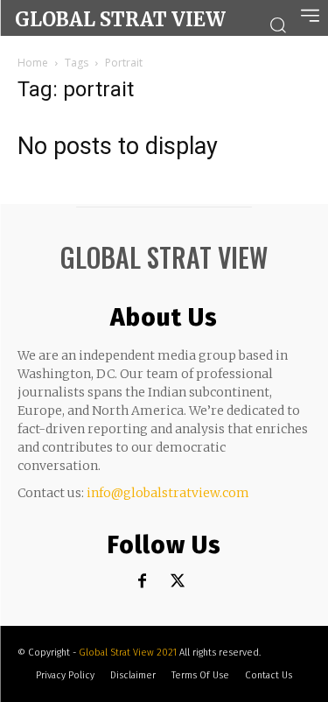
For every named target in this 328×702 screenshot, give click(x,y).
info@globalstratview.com (168, 493)
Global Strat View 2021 (129, 652)
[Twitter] (177, 581)
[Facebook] (142, 581)
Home (32, 62)
